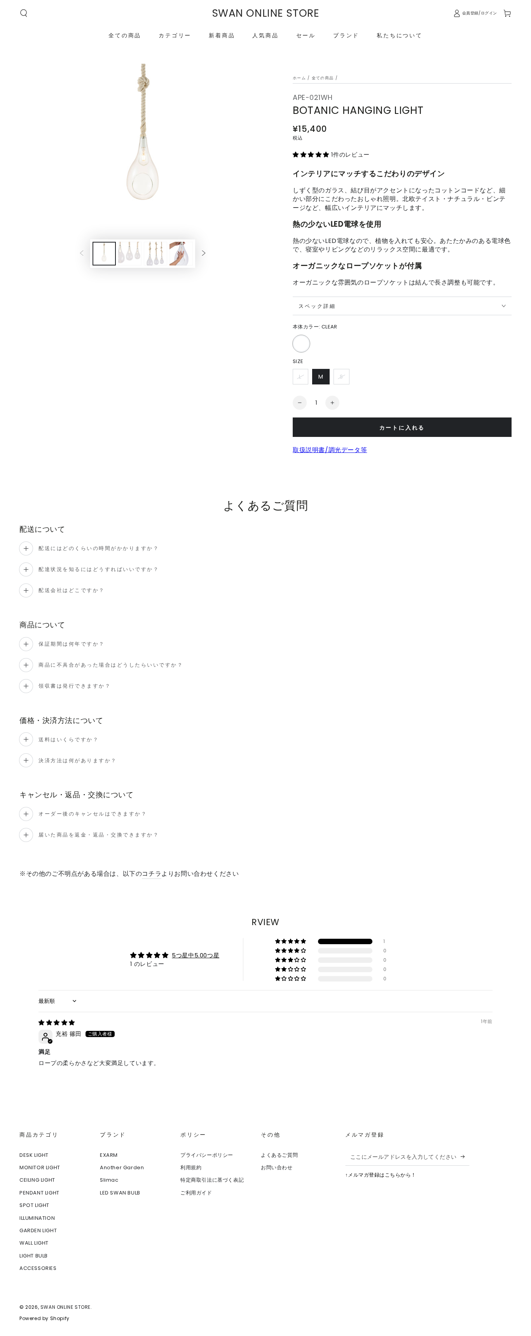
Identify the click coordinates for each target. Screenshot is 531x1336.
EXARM (109, 1155)
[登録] (465, 1156)
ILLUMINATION (37, 1218)
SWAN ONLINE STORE (65, 1307)
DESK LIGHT (34, 1155)
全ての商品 (323, 78)
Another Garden (122, 1167)
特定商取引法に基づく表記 (212, 1180)
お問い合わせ (277, 1167)
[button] (24, 13)
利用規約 (190, 1167)
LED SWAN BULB (120, 1192)
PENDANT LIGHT (39, 1192)
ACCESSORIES (38, 1268)
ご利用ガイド (196, 1192)
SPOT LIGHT (34, 1205)
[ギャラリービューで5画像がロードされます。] (155, 253)
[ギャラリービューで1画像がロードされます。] (104, 253)
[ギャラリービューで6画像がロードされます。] (181, 253)
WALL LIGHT (34, 1243)
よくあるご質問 (279, 1155)
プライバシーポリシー (206, 1155)
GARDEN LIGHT (38, 1230)
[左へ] (81, 253)
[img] (56, 1022)
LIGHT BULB (33, 1255)
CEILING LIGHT (37, 1180)
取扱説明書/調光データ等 (330, 449)
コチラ (151, 873)
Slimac (109, 1180)
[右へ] (203, 253)
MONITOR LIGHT (39, 1167)
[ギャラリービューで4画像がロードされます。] (129, 253)
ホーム (299, 78)
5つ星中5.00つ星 (195, 955)
